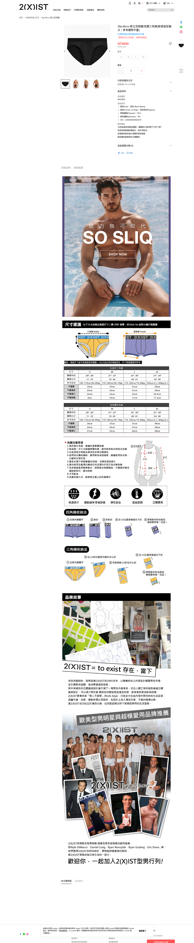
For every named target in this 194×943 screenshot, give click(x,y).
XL (143, 57)
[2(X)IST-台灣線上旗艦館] (33, 7)
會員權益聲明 (113, 942)
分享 (122, 153)
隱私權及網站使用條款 (79, 942)
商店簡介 (74, 938)
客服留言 (112, 938)
